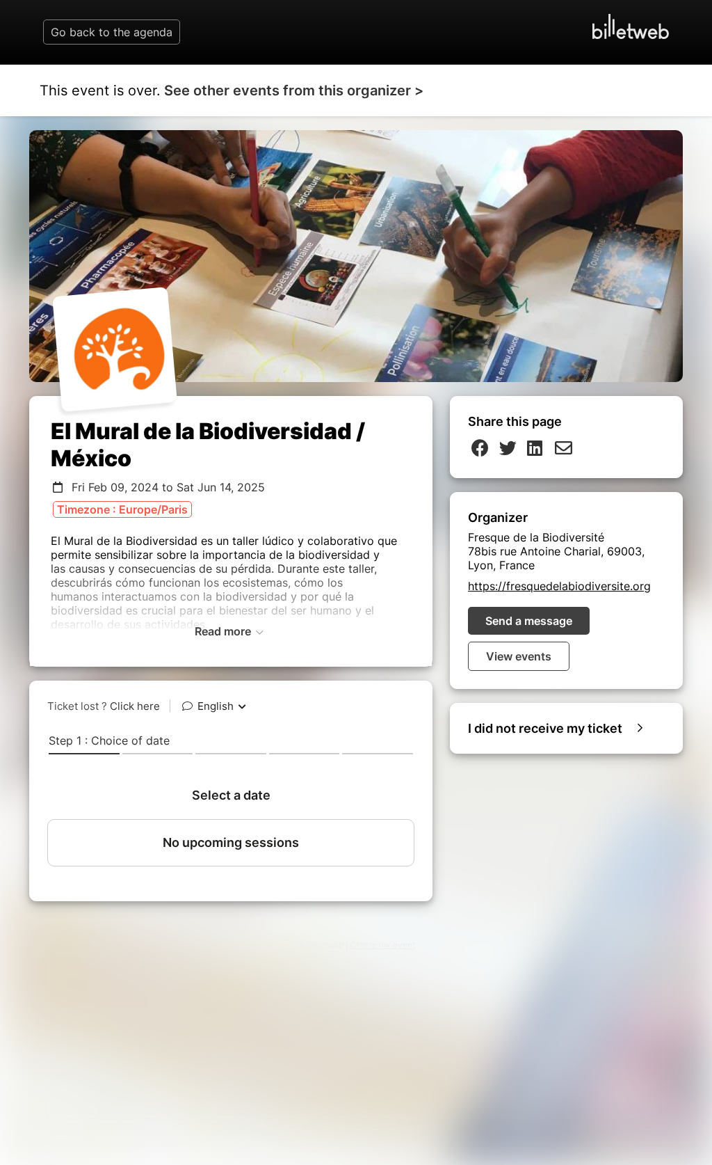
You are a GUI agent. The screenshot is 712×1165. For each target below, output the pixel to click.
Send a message (528, 621)
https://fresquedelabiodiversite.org (559, 586)
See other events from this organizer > (293, 90)
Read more (224, 631)
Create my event (382, 945)
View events (518, 656)
